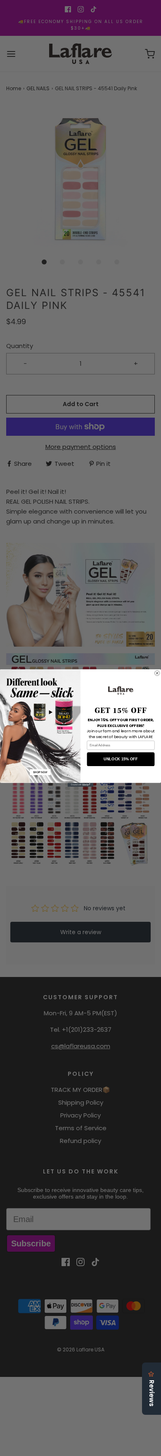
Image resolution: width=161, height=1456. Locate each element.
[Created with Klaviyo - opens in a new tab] (80, 785)
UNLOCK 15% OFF (121, 759)
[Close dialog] (156, 673)
